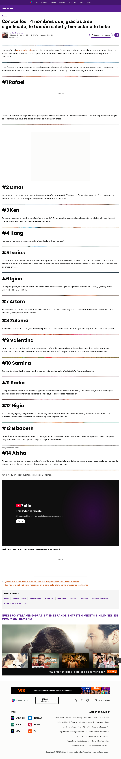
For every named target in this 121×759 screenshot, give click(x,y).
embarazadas (35, 598)
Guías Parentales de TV (99, 727)
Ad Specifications (69, 727)
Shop (89, 2)
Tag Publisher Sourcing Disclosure (71, 732)
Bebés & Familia (19, 598)
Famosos (62, 2)
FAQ (88, 727)
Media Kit (81, 727)
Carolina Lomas (18, 33)
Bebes (4, 16)
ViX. (26, 603)
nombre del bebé (24, 50)
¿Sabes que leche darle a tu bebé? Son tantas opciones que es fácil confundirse (42, 581)
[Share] (116, 35)
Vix (36, 2)
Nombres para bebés (12, 603)
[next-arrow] (118, 660)
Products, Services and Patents (97, 732)
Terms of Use (103, 717)
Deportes (72, 2)
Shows (53, 2)
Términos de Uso (90, 717)
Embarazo (49, 598)
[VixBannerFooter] (60, 690)
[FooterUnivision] (20, 700)
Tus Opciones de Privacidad (98, 746)
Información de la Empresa (68, 722)
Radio (81, 2)
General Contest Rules (100, 741)
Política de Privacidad (63, 717)
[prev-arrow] (0, 661)
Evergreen (61, 598)
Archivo (100, 722)
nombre (84, 598)
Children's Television (78, 746)
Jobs (106, 722)
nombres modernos (100, 598)
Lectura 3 (73, 598)
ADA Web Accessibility (87, 722)
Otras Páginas (45, 700)
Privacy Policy (77, 717)
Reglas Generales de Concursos (78, 741)
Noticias (44, 2)
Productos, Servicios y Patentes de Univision (92, 736)
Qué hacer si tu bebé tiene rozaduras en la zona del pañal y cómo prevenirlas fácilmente (46, 585)
